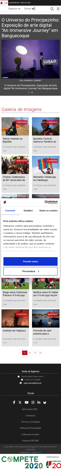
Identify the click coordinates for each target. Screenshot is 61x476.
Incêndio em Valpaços (14, 330)
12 (30, 353)
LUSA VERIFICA (14, 3)
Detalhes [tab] (28, 210)
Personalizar (28, 271)
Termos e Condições (30, 422)
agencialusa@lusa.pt (32, 383)
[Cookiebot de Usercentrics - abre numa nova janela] (45, 202)
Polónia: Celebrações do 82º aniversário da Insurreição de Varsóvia (15, 180)
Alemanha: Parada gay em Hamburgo (44, 179)
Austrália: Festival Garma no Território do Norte (44, 141)
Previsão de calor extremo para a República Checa (42, 333)
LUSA (6, 3)
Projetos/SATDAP (30, 440)
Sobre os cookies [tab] (48, 210)
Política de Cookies (30, 434)
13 (35, 353)
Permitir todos (30, 261)
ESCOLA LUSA (25, 3)
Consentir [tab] (10, 210)
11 (25, 353)
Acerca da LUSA (29, 409)
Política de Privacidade (30, 428)
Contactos (30, 415)
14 (40, 353)
